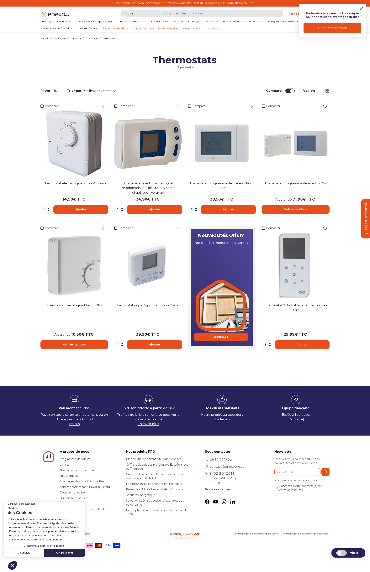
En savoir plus (148, 424)
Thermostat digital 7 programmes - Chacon (148, 305)
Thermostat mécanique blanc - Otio (74, 305)
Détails (74, 424)
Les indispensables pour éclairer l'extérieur (154, 484)
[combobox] (202, 13)
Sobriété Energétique (140, 495)
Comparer (274, 91)
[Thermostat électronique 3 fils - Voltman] (74, 143)
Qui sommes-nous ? (73, 498)
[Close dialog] (361, 8)
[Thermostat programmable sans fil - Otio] (296, 143)
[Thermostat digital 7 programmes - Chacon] (148, 265)
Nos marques (212, 28)
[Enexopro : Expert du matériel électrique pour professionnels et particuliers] (54, 14)
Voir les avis (222, 419)
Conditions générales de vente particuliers (255, 533)
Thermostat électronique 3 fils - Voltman (74, 183)
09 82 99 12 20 (221, 460)
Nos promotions (191, 28)
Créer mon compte (332, 28)
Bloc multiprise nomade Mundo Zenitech (154, 459)
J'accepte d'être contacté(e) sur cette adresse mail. (300, 488)
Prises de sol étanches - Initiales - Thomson (155, 489)
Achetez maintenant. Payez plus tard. (85, 487)
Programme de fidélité (75, 459)
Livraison (65, 464)
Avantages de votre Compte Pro (82, 481)
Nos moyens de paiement (77, 470)
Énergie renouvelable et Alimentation (289, 21)
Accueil (44, 38)
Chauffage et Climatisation (55, 21)
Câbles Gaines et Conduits (165, 21)
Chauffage (92, 38)
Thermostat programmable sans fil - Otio (295, 183)
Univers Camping (168, 28)
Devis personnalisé (72, 492)
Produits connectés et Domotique (241, 21)
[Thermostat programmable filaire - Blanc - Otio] (222, 143)
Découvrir (221, 337)
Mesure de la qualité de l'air (55, 28)
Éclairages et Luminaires (201, 21)
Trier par (74, 91)
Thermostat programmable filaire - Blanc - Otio (222, 185)
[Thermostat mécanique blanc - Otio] (74, 265)
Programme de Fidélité (115, 28)
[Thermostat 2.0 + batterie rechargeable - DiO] (296, 265)
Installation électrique (131, 21)
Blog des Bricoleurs (143, 28)
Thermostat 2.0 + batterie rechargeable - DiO (295, 308)
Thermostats (108, 38)
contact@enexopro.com (228, 466)
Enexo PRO (192, 534)
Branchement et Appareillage (95, 21)
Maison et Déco (86, 28)
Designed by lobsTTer (185, 538)
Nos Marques (69, 476)
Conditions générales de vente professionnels (305, 533)
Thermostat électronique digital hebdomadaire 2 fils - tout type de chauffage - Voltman (148, 187)
